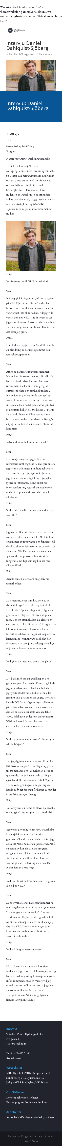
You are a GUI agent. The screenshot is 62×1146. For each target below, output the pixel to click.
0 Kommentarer (44, 54)
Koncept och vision (17, 1097)
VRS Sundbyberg (25, 1082)
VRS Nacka (41, 1082)
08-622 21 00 (23, 1053)
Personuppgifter (15, 1102)
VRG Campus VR (35, 1073)
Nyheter (33, 1097)
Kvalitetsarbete (29, 1117)
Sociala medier (33, 1102)
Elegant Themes (31, 1136)
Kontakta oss (13, 1058)
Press (44, 1102)
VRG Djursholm (15, 1073)
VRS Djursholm (30, 1078)
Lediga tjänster (46, 1117)
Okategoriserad (27, 54)
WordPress (31, 1141)
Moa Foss (14, 54)
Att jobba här (13, 1117)
